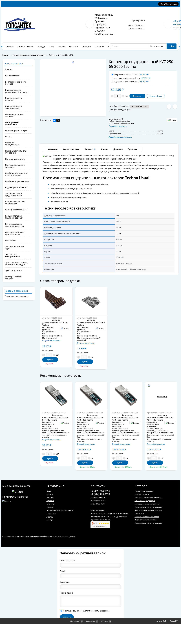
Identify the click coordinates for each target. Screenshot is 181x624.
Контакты (50, 504)
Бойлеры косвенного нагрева (147, 504)
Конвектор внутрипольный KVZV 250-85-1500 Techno (55, 417)
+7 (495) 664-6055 (100, 491)
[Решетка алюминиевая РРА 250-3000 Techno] (91, 301)
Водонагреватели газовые (145, 520)
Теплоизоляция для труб (145, 500)
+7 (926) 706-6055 (100, 494)
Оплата (50, 494)
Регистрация (171, 4)
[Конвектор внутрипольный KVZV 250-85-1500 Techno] (56, 396)
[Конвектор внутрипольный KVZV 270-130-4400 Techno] (161, 396)
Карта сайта (51, 513)
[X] (58, 120)
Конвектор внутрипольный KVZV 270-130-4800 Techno (90, 417)
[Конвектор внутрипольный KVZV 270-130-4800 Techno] (91, 396)
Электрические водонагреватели (148, 510)
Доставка (50, 497)
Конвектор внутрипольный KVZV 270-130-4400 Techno (160, 417)
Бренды (50, 516)
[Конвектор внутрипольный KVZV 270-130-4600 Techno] (126, 396)
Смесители (139, 513)
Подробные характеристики (120, 137)
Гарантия (50, 500)
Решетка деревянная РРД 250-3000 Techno (54, 322)
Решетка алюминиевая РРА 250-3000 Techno (91, 322)
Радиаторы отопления (144, 491)
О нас (49, 491)
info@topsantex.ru (104, 34)
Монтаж (50, 507)
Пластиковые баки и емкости (147, 516)
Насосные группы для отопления (148, 507)
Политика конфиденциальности (60, 510)
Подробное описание (118, 126)
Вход (163, 4)
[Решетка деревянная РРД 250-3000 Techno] (56, 301)
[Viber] (18, 491)
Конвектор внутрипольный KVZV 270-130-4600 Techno (125, 417)
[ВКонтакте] (54, 120)
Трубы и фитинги (142, 494)
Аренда (50, 520)
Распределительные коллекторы (148, 497)
